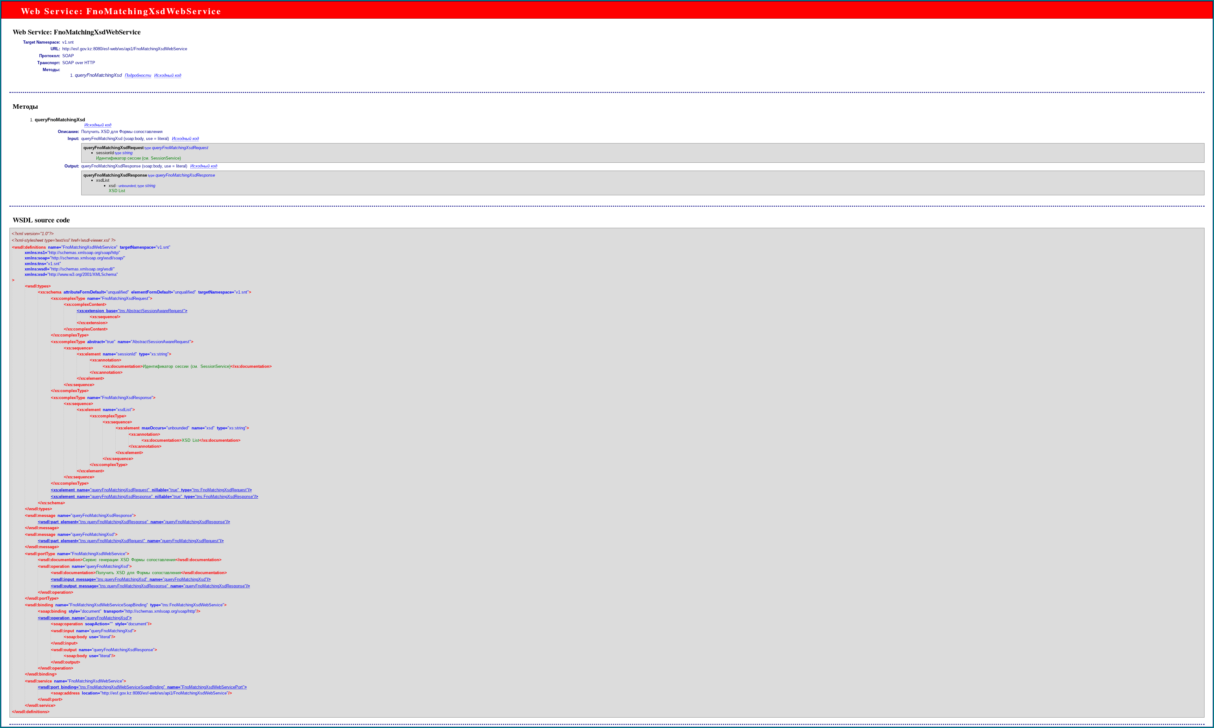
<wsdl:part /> (134, 521)
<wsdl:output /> (150, 586)
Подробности (138, 75)
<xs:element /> (151, 490)
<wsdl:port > (142, 687)
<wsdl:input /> (131, 579)
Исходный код (167, 75)
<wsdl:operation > (85, 618)
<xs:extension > (132, 310)
